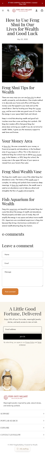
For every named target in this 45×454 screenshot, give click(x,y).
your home (12, 152)
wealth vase (33, 179)
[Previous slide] (3, 3)
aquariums (13, 209)
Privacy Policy (29, 342)
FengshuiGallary (19, 445)
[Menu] (3, 10)
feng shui (30, 97)
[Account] (36, 10)
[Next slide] (42, 3)
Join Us (22, 336)
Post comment (10, 291)
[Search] (8, 10)
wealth (20, 191)
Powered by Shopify (30, 445)
